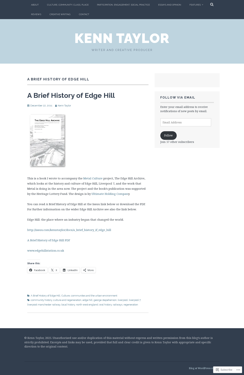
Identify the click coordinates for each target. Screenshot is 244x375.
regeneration (131, 304)
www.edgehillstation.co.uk (45, 250)
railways (117, 304)
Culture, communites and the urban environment (89, 295)
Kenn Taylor (122, 38)
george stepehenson (105, 300)
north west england (87, 304)
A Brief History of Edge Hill (71, 95)
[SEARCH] (212, 5)
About (35, 4)
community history (41, 300)
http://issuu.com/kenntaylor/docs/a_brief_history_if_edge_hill (69, 230)
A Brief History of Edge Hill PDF (48, 240)
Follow (168, 135)
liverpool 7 (134, 300)
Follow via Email (177, 97)
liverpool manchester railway (43, 304)
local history (68, 304)
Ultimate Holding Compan (110, 194)
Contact (84, 14)
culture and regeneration (67, 300)
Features (195, 4)
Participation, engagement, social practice (123, 4)
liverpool (123, 300)
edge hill (87, 300)
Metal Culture (93, 178)
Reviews (36, 14)
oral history (105, 304)
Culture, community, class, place (68, 4)
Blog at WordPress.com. (203, 368)
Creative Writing (60, 14)
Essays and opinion (169, 4)
